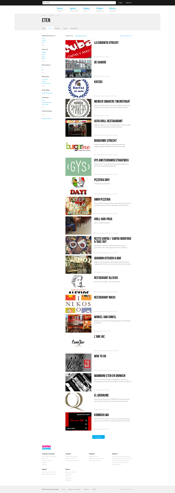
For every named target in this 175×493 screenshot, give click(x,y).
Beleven (114, 454)
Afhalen (44, 81)
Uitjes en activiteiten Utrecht (120, 460)
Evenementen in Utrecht (49, 472)
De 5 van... (68, 476)
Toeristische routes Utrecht (120, 462)
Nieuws (67, 469)
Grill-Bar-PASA (103, 219)
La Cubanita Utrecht (106, 42)
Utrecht (94, 489)
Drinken (57, 28)
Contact (44, 464)
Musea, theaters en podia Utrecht (122, 458)
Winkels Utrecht (93, 456)
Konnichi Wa (101, 415)
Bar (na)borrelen (46, 102)
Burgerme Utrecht (105, 140)
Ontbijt (44, 52)
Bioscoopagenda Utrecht (49, 474)
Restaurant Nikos (104, 297)
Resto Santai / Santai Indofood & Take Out (112, 239)
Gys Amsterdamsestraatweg (111, 160)
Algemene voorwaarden (74, 489)
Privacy (63, 489)
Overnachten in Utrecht (72, 460)
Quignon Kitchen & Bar (107, 258)
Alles (43, 28)
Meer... (44, 45)
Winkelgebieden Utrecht (96, 458)
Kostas (98, 82)
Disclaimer (86, 489)
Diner (43, 56)
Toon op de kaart (126, 36)
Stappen (68, 454)
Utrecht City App (47, 460)
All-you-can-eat (46, 83)
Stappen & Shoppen (48, 454)
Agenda (44, 469)
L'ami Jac (99, 336)
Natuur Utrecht (116, 464)
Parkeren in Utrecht (94, 460)
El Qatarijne (101, 395)
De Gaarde (100, 62)
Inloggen (120, 2)
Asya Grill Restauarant (108, 121)
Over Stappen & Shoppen (49, 456)
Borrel (44, 58)
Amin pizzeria (102, 199)
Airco (43, 100)
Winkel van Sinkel (105, 317)
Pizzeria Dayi (102, 180)
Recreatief (74, 28)
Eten (50, 28)
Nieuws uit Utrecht (70, 472)
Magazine (44, 458)
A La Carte (45, 79)
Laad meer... (98, 437)
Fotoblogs (68, 480)
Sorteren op (69, 36)
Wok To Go (100, 356)
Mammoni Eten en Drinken (109, 376)
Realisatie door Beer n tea (126, 489)
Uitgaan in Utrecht (70, 458)
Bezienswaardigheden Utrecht (121, 456)
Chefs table (45, 104)
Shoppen (92, 454)
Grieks (44, 40)
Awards (44, 462)
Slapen (65, 28)
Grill (43, 42)
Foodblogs (68, 474)
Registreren (129, 2)
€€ (42, 70)
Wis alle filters (47, 118)
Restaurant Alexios (106, 278)
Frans (43, 38)
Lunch (43, 54)
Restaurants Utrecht (71, 456)
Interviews (68, 478)
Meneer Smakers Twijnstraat (112, 101)
